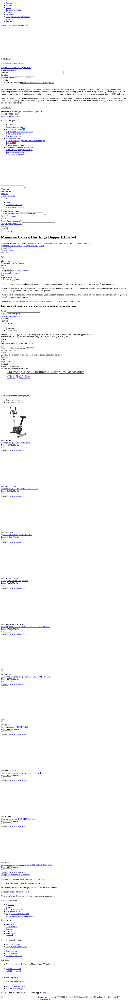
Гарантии (10, 14)
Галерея (9, 936)
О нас (8, 8)
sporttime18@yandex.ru (10, 116)
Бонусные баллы (13, 911)
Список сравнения (14, 205)
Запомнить (8, 231)
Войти (4, 216)
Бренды (9, 3)
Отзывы (9, 19)
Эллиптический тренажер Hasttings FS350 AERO (22, 773)
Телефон (4, 75)
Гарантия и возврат (14, 909)
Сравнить (14, 273)
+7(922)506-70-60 (23, 68)
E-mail (3, 218)
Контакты (10, 21)
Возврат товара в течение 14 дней (15, 892)
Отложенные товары (15, 207)
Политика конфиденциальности (20, 916)
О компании (11, 927)
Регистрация (12, 216)
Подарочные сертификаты (17, 914)
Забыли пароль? (14, 221)
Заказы (9, 202)
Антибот (5, 80)
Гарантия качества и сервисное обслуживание (21, 883)
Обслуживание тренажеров (18, 17)
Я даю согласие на (29, 83)
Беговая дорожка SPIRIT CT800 (14, 727)
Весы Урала (11, 933)
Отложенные (11, 953)
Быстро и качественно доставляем (15, 875)
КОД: (3, 252)
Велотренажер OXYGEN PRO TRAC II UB (19, 489)
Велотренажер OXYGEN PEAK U (16, 443)
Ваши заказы (11, 951)
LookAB (45, 993)
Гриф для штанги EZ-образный (14, 581)
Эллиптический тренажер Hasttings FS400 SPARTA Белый (26, 677)
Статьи (9, 931)
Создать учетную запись (11, 224)
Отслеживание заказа (10, 213)
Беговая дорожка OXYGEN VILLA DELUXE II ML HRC (25, 627)
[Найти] (25, 187)
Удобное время (7, 77)
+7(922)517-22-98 (8, 68)
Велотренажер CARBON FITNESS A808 (18, 819)
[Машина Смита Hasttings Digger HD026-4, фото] (22, 246)
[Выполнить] (45, 214)
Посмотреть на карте (15, 988)
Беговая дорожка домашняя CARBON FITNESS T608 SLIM (26, 865)
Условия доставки (13, 10)
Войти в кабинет (13, 944)
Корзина (4, 194)
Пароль (4, 221)
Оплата (9, 12)
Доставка (10, 905)
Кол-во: (4, 265)
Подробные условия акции (12, 63)
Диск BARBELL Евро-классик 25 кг (16, 535)
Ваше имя (5, 72)
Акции (9, 5)
